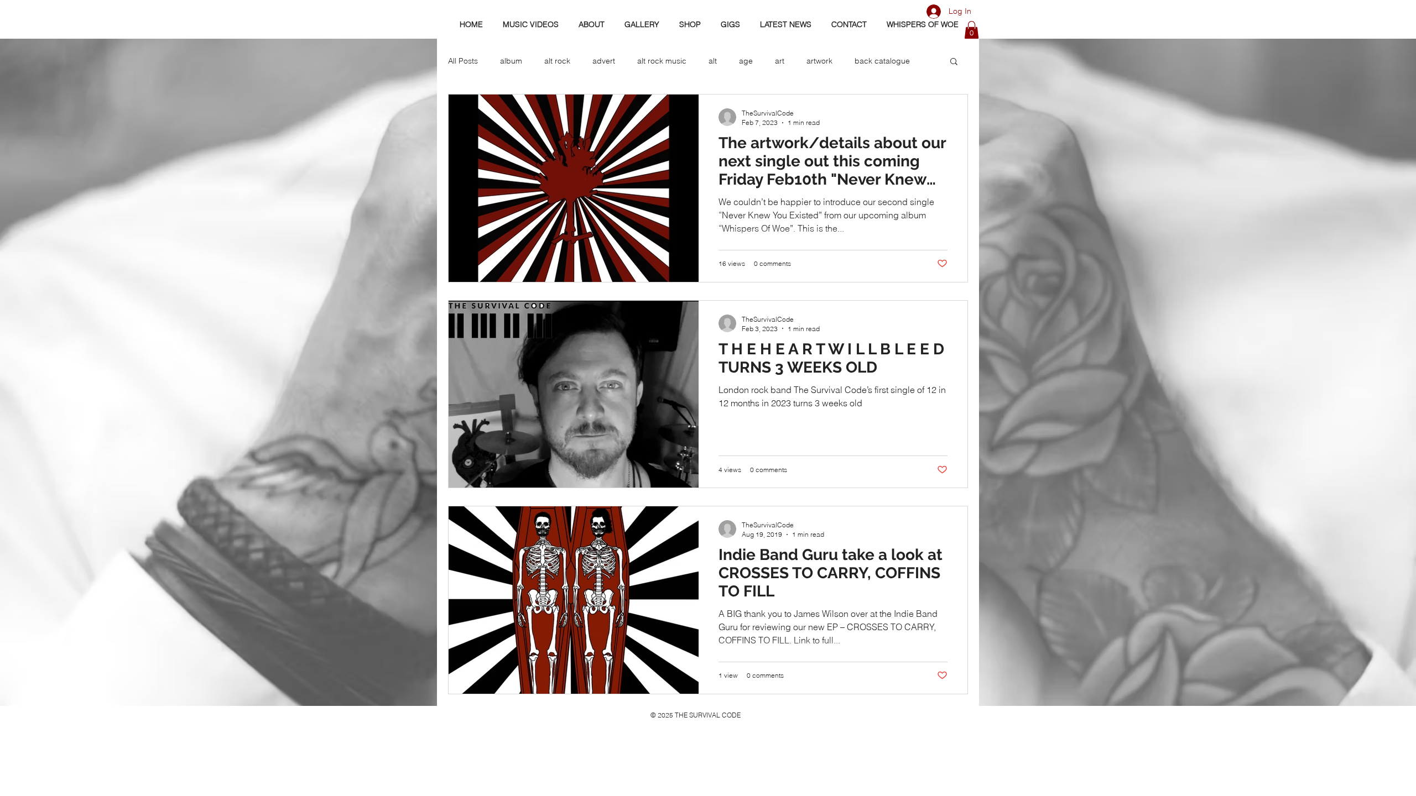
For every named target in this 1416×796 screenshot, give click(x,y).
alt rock (557, 61)
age (746, 61)
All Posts (463, 61)
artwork (819, 61)
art (779, 61)
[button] (971, 30)
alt (713, 61)
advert (603, 61)
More (864, 61)
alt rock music (661, 61)
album (511, 61)
